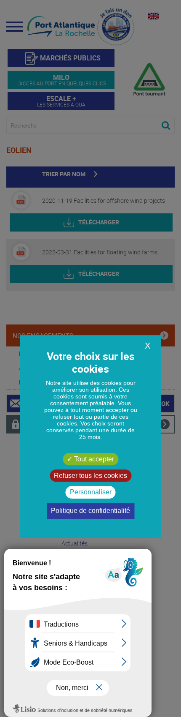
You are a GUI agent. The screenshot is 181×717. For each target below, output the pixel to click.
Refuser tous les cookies (90, 475)
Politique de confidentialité (90, 510)
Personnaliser (91, 492)
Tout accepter (93, 459)
